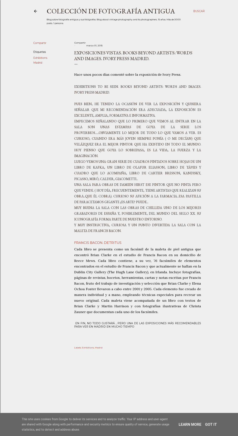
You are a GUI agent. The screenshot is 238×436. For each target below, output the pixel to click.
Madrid (37, 62)
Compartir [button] (39, 43)
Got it (211, 424)
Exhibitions (40, 58)
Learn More (190, 424)
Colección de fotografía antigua (111, 11)
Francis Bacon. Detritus (97, 243)
